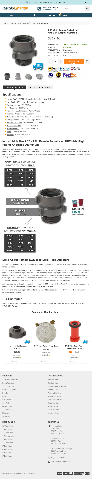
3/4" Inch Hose (7, 426)
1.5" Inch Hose (7, 433)
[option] (6, 76)
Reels (4, 396)
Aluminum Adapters (10, 380)
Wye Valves (6, 400)
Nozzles (5, 393)
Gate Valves (6, 403)
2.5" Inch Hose (7, 443)
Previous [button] (3, 76)
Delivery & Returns (40, 87)
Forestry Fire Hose (54, 393)
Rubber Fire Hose (54, 396)
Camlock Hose (53, 383)
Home (6, 23)
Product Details (14, 87)
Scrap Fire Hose (54, 403)
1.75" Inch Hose (8, 436)
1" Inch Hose (7, 429)
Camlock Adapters (9, 390)
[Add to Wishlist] (87, 61)
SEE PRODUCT (17, 361)
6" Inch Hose (7, 456)
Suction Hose (53, 406)
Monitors (5, 413)
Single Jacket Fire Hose (56, 400)
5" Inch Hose (7, 453)
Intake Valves (7, 406)
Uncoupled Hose (54, 413)
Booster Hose (53, 380)
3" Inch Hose (7, 446)
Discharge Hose (54, 390)
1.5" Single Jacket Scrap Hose (46, 346)
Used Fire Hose (53, 410)
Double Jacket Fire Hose (57, 386)
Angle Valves (7, 410)
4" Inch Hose (7, 449)
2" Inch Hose (7, 439)
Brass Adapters (8, 383)
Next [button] (42, 76)
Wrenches (6, 416)
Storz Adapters (8, 386)
